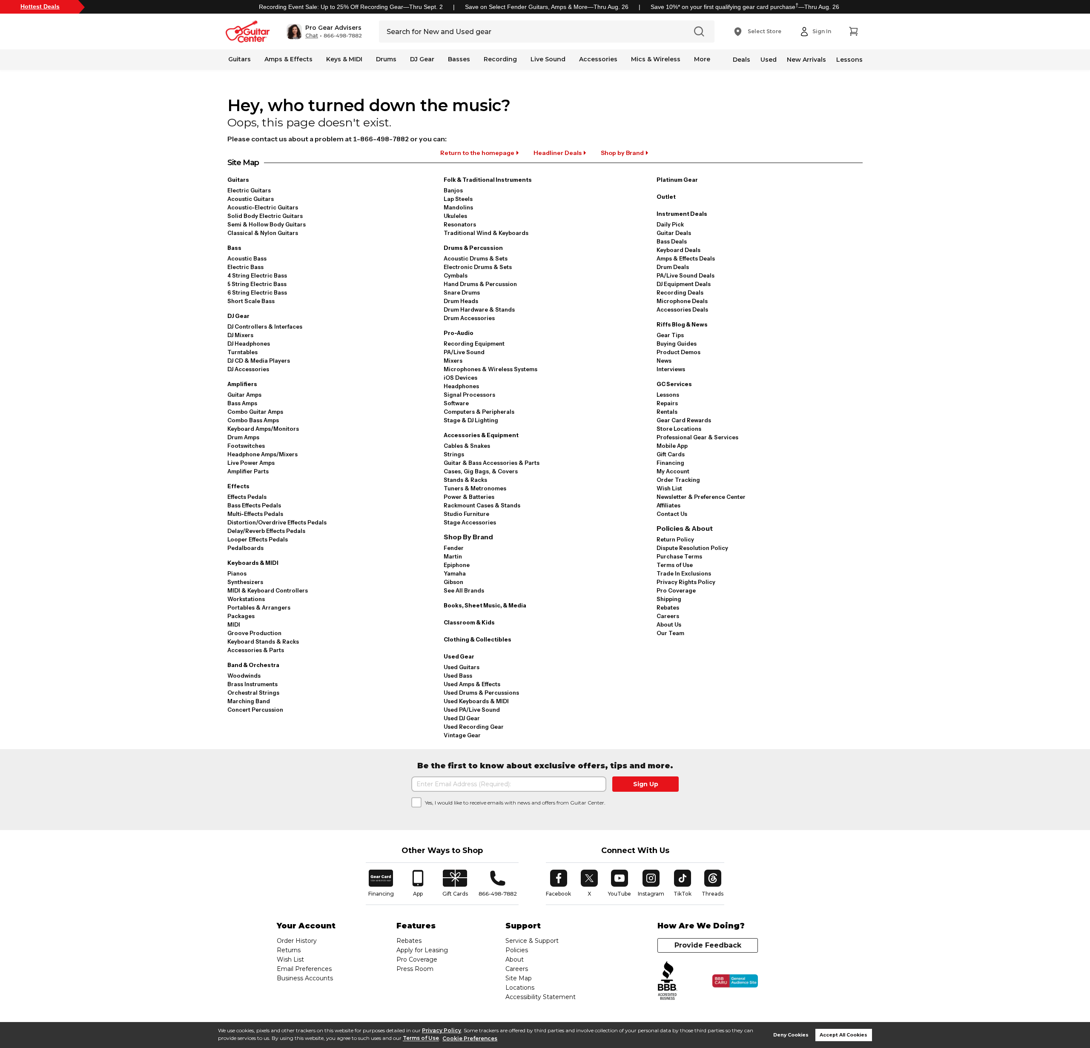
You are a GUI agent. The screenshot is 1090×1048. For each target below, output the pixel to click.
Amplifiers (242, 384)
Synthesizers (245, 581)
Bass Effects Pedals (254, 505)
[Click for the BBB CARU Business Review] (735, 981)
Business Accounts (305, 978)
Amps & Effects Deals (686, 258)
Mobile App (672, 445)
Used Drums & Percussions (481, 692)
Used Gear (459, 656)
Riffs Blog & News (682, 324)
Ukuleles (455, 215)
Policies (516, 950)
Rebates (668, 607)
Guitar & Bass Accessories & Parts (491, 462)
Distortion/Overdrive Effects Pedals (277, 522)
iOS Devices (460, 377)
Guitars (239, 59)
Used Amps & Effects (472, 684)
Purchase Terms (679, 556)
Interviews (671, 369)
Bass (234, 247)
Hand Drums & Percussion (480, 284)
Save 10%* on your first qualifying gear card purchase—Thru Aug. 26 (745, 6)
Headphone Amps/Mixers (262, 454)
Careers (668, 616)
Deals (741, 59)
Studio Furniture (466, 513)
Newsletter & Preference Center (701, 496)
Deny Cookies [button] (791, 1035)
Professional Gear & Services (697, 437)
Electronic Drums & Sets (478, 266)
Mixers (453, 360)
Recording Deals (680, 292)
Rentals (667, 411)
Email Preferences (304, 969)
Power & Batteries (469, 496)
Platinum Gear (677, 179)
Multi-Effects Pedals (255, 513)
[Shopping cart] (853, 31)
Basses (459, 59)
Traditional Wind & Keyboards (486, 232)
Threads (713, 883)
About (514, 959)
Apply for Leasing (422, 950)
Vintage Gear (462, 735)
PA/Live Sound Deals (685, 275)
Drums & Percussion (473, 247)
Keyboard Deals (678, 249)
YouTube (619, 883)
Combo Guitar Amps (255, 411)
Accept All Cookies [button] (843, 1035)
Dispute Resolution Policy (692, 547)
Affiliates (668, 505)
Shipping (669, 599)
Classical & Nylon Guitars (262, 232)
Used (768, 59)
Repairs (667, 403)
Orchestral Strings (253, 692)
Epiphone (457, 564)
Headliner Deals (558, 153)
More (702, 59)
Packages (241, 616)
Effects (238, 486)
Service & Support (532, 941)
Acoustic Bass (247, 258)
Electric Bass (245, 266)
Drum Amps (243, 437)
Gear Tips (670, 335)
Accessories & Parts (255, 650)
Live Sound (548, 59)
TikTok (684, 883)
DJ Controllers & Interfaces (264, 326)
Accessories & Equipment (481, 435)
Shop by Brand (622, 153)
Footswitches (246, 445)
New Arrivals (806, 59)
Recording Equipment (474, 343)
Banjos (453, 190)
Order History (297, 941)
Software (456, 403)
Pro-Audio (458, 332)
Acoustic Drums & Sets (476, 258)
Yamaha (455, 573)
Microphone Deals (682, 301)
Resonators (460, 224)
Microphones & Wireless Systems (490, 369)
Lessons (849, 59)
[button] (324, 31)
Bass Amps (242, 403)
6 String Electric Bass (257, 292)
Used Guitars (461, 667)
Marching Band (248, 701)
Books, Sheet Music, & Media (485, 605)
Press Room (414, 969)
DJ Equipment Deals (684, 284)
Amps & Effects (288, 59)
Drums (386, 59)
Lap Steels (458, 198)
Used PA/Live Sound (472, 709)
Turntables (242, 352)
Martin (453, 556)
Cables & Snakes (467, 445)
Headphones (461, 386)
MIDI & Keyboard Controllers (267, 590)
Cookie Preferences (469, 1038)
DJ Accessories (248, 369)
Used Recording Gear (474, 726)
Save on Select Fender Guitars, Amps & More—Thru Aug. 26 (546, 6)
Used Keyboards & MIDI (476, 701)
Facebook (558, 883)
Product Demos (678, 352)
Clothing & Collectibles (477, 639)
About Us (669, 624)
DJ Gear (422, 59)
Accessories (598, 59)
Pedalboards (245, 547)
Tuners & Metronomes (475, 488)
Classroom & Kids (469, 622)
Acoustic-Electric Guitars (262, 207)
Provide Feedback (707, 945)
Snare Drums (462, 292)
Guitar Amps (244, 394)
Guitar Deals (674, 232)
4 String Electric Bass (257, 275)
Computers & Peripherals (479, 411)
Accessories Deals (682, 309)
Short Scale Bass (251, 301)
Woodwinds (244, 675)
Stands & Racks (465, 479)
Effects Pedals (247, 496)
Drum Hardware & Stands (479, 309)
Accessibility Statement (540, 997)
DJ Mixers (240, 335)
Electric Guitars (249, 190)
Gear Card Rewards (684, 420)
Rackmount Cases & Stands (482, 505)
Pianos (237, 573)
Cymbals (456, 275)
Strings (454, 454)
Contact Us (672, 513)
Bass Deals (672, 241)
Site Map (518, 978)
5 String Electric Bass (257, 284)
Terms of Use (421, 1038)
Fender (454, 547)
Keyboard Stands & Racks (263, 641)
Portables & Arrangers (258, 607)
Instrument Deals (682, 213)
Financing (670, 462)
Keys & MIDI (344, 59)
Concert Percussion (255, 709)
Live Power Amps (251, 462)
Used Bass (458, 675)
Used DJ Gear (462, 718)
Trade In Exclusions (684, 573)
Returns (289, 950)
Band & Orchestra (253, 664)
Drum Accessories (469, 318)
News (664, 360)
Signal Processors (469, 394)
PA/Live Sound (464, 352)
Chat (311, 35)
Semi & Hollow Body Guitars (266, 224)
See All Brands (464, 590)
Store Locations (679, 428)
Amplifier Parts (248, 471)
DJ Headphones (248, 343)
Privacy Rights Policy (686, 581)
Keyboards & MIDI (252, 562)
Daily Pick (670, 224)
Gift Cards (671, 454)
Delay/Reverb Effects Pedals (266, 530)
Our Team (670, 633)
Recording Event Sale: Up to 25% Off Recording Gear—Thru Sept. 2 (351, 6)
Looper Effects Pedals (257, 539)
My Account (673, 471)
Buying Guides (677, 343)
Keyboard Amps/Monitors (263, 428)
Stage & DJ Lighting (471, 420)
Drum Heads (461, 301)
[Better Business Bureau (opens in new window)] (667, 981)
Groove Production (254, 633)
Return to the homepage (477, 153)
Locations (519, 987)
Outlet (666, 196)
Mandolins (458, 207)
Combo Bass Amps (253, 420)
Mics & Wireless (655, 59)
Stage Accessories (470, 522)
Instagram (651, 883)
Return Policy (675, 539)
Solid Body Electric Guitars (265, 215)
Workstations (246, 599)
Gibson (453, 581)
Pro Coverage (676, 590)
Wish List (669, 488)
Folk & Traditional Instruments (488, 179)
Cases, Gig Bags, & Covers (481, 471)
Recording (500, 59)
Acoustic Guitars (250, 198)
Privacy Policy (441, 1030)
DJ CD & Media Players (258, 360)
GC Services (674, 384)
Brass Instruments (252, 684)
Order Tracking (678, 479)
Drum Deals (673, 266)
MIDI (233, 624)
